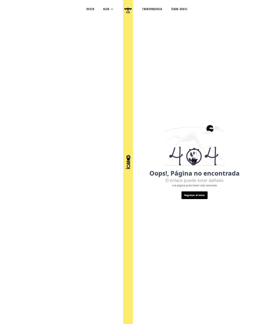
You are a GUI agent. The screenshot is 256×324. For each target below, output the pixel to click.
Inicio (90, 9)
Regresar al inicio (194, 195)
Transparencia (152, 9)
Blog (106, 9)
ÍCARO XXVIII (179, 9)
